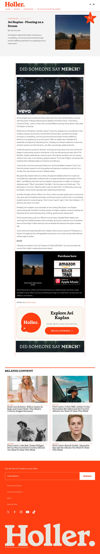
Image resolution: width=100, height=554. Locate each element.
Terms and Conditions (15, 491)
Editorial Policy (12, 504)
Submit (87, 476)
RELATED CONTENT (19, 371)
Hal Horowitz (15, 30)
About (9, 498)
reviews (10, 405)
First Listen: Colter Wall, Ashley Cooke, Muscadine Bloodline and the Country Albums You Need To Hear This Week (71, 409)
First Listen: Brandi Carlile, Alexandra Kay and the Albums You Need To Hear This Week (70, 448)
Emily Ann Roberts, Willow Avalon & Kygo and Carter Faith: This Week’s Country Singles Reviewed (25, 409)
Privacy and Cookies (14, 485)
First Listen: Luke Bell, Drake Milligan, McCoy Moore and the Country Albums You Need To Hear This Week (26, 448)
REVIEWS (17, 9)
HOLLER (7, 9)
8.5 (90, 17)
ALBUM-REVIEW (28, 9)
